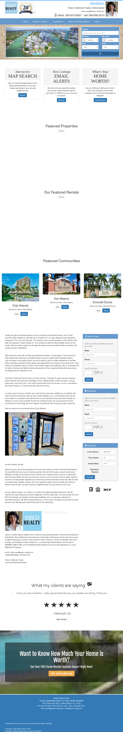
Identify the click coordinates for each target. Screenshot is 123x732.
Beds (84, 43)
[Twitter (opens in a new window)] (97, 4)
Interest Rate (93, 463)
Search (22, 95)
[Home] (20, 7)
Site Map (49, 723)
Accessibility (9, 723)
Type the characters (91, 368)
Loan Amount (92, 452)
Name (87, 350)
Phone (87, 359)
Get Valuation (100, 100)
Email (87, 414)
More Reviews (61, 619)
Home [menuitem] (25, 21)
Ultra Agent (38, 731)
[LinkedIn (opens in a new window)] (100, 4)
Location (85, 29)
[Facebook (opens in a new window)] (94, 4)
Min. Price (85, 36)
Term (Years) (93, 457)
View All (61, 131)
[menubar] (61, 21)
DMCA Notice (40, 723)
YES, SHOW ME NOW (62, 673)
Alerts (24, 314)
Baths (104, 43)
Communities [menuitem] (58, 21)
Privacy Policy (30, 723)
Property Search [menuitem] (40, 21)
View (16, 314)
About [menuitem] (97, 21)
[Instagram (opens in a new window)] (103, 4)
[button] (10, 42)
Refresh (101, 372)
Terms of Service (19, 723)
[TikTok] (91, 4)
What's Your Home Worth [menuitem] (79, 21)
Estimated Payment (94, 470)
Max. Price (105, 36)
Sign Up (61, 100)
